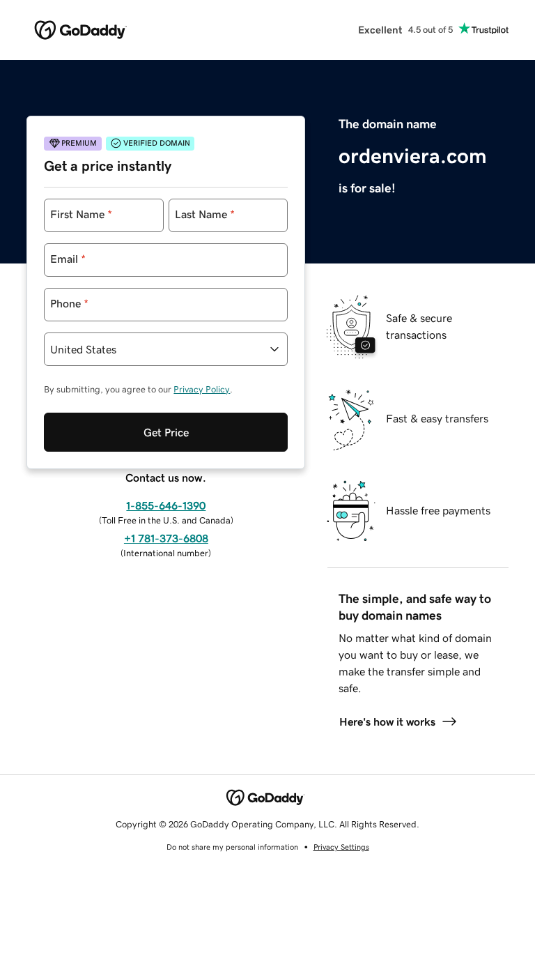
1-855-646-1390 (166, 505)
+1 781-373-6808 (166, 538)
